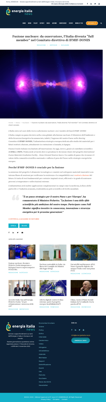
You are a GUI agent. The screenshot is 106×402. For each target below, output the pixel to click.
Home (24, 23)
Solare (41, 327)
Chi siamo (54, 4)
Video (48, 23)
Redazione (41, 45)
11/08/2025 (54, 307)
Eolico (41, 333)
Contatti (80, 4)
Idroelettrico (44, 351)
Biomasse (43, 358)
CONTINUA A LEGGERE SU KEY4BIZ (23, 219)
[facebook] (87, 4)
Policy (35, 23)
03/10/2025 (54, 271)
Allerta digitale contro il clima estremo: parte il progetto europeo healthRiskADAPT (51, 302)
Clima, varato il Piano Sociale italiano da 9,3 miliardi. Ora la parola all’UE (82, 302)
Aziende (54, 23)
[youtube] (99, 4)
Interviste (42, 337)
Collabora (72, 4)
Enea (13, 225)
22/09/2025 (86, 273)
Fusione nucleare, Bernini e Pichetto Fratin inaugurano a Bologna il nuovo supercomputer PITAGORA (21, 266)
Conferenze (63, 23)
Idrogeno (42, 347)
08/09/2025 (24, 309)
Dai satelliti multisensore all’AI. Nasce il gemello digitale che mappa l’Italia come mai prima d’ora (83, 267)
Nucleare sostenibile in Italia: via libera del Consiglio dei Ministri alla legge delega (52, 266)
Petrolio (42, 375)
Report (42, 23)
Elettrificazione (45, 365)
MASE (24, 225)
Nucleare (65, 45)
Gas (40, 371)
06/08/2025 (86, 307)
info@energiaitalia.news (80, 335)
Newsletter (79, 23)
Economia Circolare (47, 323)
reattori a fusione (81, 175)
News (29, 23)
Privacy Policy (46, 399)
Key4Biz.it (92, 23)
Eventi (71, 23)
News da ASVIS (45, 382)
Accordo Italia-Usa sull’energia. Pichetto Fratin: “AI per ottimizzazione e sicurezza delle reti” (21, 303)
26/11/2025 (53, 45)
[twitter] (95, 4)
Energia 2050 (63, 4)
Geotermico (43, 340)
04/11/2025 (23, 272)
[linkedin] (91, 4)
